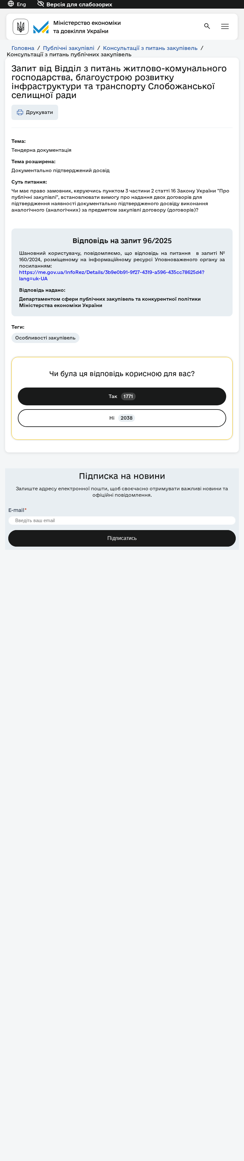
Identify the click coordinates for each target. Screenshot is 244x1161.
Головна (22, 48)
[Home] (104, 27)
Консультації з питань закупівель (150, 48)
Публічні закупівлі (68, 48)
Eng (21, 4)
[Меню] (225, 27)
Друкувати (39, 112)
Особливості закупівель (45, 337)
